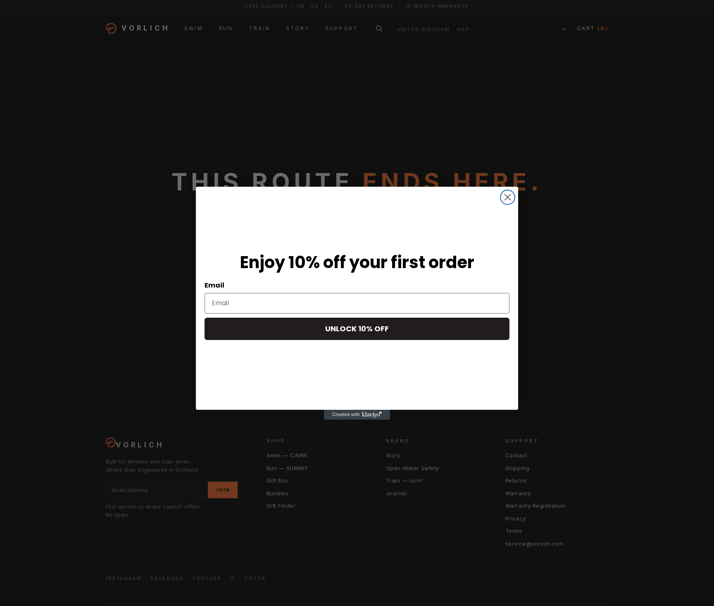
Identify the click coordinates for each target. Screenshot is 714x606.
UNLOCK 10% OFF (357, 328)
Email (214, 285)
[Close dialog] (507, 197)
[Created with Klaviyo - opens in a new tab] (357, 415)
